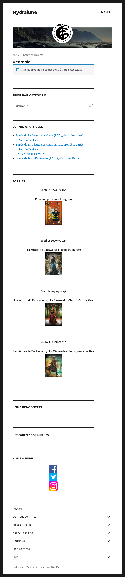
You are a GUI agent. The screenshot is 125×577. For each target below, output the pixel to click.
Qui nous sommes (24, 516)
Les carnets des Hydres (30, 153)
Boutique (19, 540)
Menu (105, 12)
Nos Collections (23, 532)
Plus (15, 556)
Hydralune (25, 12)
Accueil (17, 55)
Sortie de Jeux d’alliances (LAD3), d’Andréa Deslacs (49, 158)
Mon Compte (21, 548)
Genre (26, 55)
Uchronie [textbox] (52, 106)
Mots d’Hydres (22, 524)
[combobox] (53, 104)
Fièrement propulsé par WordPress (44, 567)
